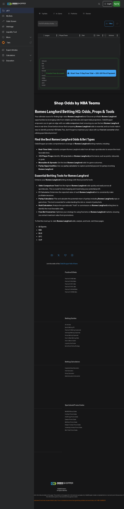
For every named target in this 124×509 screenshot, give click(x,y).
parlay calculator (70, 166)
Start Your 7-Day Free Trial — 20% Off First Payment (92, 73)
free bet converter (107, 129)
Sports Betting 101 (69, 327)
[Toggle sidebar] (3, 4)
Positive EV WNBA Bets (71, 292)
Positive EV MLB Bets (70, 281)
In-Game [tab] (59, 13)
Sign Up (116, 4)
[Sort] (51, 35)
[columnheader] (41, 35)
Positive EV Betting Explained (73, 330)
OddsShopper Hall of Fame (69, 264)
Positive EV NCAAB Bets (71, 289)
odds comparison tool (74, 123)
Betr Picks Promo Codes (71, 430)
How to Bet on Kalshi (70, 341)
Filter (111, 23)
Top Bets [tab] (44, 13)
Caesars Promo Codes (70, 419)
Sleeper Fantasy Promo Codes (73, 425)
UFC (40, 236)
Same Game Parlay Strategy (72, 346)
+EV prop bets (66, 156)
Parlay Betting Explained (71, 335)
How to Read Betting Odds (72, 338)
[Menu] (117, 35)
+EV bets (57, 129)
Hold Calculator (69, 371)
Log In (109, 4)
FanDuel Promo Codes (71, 414)
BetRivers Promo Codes (71, 422)
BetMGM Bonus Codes (71, 411)
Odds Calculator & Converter (72, 376)
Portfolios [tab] (74, 13)
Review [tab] (88, 13)
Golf (40, 240)
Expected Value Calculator (72, 368)
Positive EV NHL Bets (70, 286)
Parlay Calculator (69, 373)
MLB (40, 233)
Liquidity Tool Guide (70, 343)
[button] (17, 37)
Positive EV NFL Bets (70, 284)
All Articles (68, 325)
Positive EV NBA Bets (70, 278)
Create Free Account (55, 73)
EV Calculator (44, 192)
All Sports (42, 226)
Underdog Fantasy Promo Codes (73, 427)
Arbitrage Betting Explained (72, 333)
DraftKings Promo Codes (71, 417)
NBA (40, 230)
